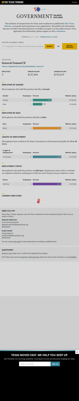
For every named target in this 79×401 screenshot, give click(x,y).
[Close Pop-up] (77, 352)
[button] (39, 200)
